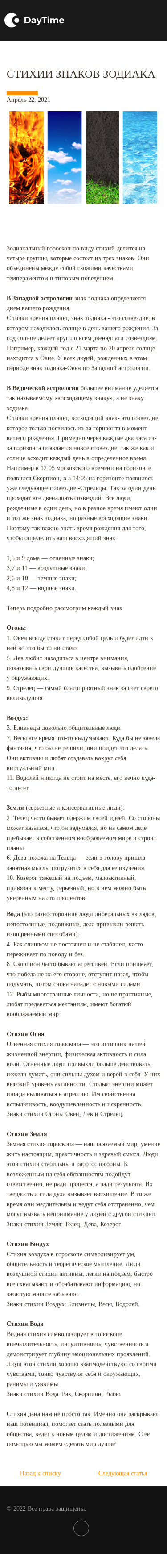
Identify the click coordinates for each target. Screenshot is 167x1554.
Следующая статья (122, 1473)
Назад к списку (40, 1473)
